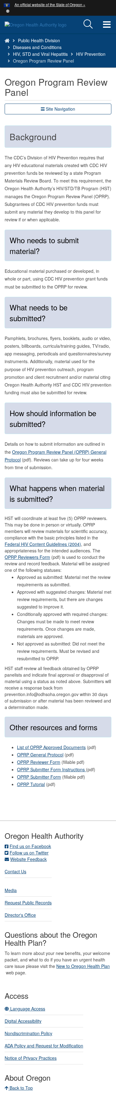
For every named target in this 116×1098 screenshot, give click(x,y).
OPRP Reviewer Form (38, 762)
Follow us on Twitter (29, 853)
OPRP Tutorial (31, 784)
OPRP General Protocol (40, 755)
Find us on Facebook (30, 846)
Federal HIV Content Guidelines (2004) (43, 544)
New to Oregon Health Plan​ (83, 966)
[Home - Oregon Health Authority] (7, 40)
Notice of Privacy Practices (31, 1058)
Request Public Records (28, 902)
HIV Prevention (90, 54)
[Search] (88, 24)
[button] (8, 10)
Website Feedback (28, 859)
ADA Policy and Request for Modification (44, 1046)
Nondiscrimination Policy (28, 1033)
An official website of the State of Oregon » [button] (50, 4)
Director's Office (20, 915)
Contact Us (15, 871)
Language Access (27, 1009)
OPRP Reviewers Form (27, 557)
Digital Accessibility (23, 1021)
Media (11, 890)
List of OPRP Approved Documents (51, 747)
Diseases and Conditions (37, 47)
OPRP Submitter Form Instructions (51, 769)
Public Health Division (39, 40)
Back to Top (20, 1088)
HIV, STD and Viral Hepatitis (40, 54)
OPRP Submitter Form (39, 777)
